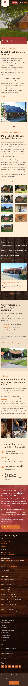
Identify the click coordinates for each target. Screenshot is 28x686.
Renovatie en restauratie (9, 604)
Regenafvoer (7, 327)
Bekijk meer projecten (7, 258)
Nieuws (4, 655)
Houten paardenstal (7, 609)
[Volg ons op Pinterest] (13, 666)
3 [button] (14, 292)
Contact (4, 658)
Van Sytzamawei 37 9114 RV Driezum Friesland (6, 544)
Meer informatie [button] (11, 679)
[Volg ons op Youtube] (16, 666)
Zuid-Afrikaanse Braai (8, 620)
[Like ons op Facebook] (2, 666)
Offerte (15, 2)
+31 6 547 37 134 (6, 552)
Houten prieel (6, 602)
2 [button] (12, 292)
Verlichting (6, 324)
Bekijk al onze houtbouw (11, 526)
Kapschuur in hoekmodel (9, 579)
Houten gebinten (6, 607)
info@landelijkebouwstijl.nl (10, 554)
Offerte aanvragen (8, 97)
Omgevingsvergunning (8, 630)
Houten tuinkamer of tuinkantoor (11, 599)
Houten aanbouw (6, 592)
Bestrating (6, 330)
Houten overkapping (7, 584)
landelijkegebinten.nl (14, 566)
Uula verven (5, 637)
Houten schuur (6, 589)
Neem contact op (8, 181)
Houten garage (6, 587)
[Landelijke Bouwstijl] (5, 3)
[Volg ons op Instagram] (6, 666)
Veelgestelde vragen (7, 653)
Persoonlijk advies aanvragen (12, 343)
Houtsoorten (5, 632)
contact (7, 560)
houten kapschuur (11, 512)
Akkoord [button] (14, 683)
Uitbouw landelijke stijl (8, 594)
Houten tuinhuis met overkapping (11, 612)
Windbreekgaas (6, 622)
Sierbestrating (6, 635)
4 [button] (17, 292)
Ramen (4, 640)
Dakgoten (4, 625)
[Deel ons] (20, 666)
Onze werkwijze (6, 650)
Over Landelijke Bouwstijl (9, 648)
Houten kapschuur (7, 582)
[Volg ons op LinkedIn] (9, 666)
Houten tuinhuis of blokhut (9, 597)
